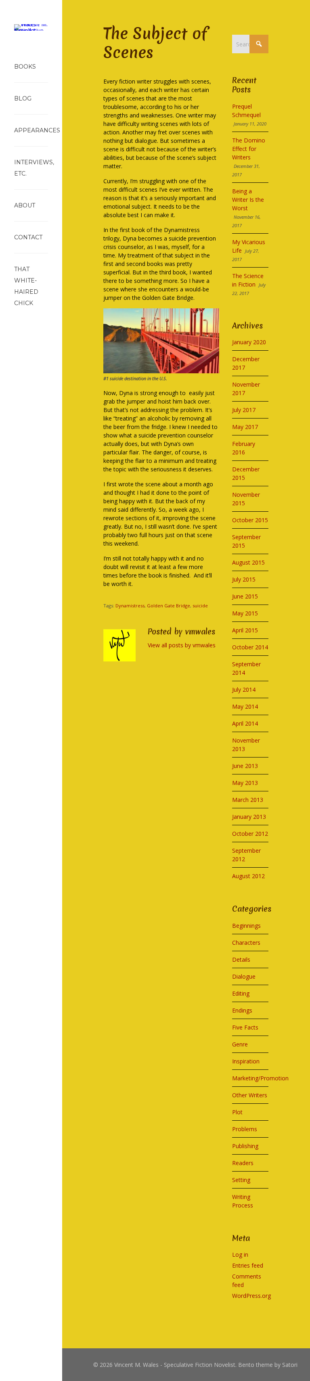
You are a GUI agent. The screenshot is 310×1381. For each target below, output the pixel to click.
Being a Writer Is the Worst (248, 199)
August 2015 (248, 562)
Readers (242, 1163)
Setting (241, 1180)
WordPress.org (251, 1295)
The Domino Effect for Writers (248, 148)
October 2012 (250, 833)
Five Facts (245, 1027)
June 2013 (245, 766)
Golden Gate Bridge (168, 606)
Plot (237, 1112)
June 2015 (245, 596)
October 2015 (250, 520)
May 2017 (245, 427)
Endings (242, 1010)
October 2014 (250, 647)
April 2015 (245, 630)
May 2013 (245, 783)
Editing (240, 993)
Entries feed (247, 1265)
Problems (244, 1129)
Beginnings (246, 925)
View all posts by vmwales (182, 645)
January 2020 (249, 342)
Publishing (245, 1146)
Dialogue (244, 976)
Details (241, 959)
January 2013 (249, 816)
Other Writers (249, 1095)
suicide (200, 606)
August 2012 (248, 876)
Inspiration (246, 1061)
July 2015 (244, 579)
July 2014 (244, 689)
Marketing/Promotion (260, 1078)
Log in (240, 1254)
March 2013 (247, 799)
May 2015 (245, 613)
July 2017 (244, 410)
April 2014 (245, 723)
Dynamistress (130, 606)
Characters (246, 942)
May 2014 (245, 706)
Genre (240, 1044)
